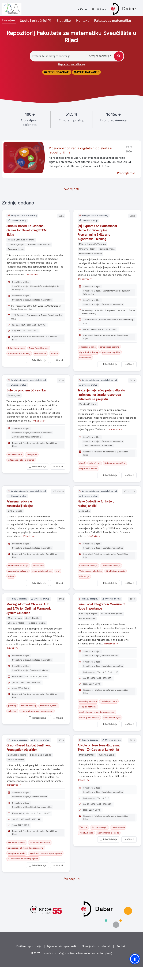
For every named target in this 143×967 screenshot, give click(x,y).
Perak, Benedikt (87, 618)
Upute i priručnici (36, 20)
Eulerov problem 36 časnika (26, 390)
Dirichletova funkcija (115, 571)
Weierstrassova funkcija (90, 571)
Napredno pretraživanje (71, 64)
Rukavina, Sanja (106, 754)
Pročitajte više (126, 173)
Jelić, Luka (84, 510)
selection (12, 711)
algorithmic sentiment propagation (46, 853)
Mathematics (40, 353)
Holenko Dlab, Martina (39, 244)
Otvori (59, 360)
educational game (87, 346)
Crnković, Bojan (16, 244)
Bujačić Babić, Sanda (111, 613)
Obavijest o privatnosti (96, 946)
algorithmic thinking (88, 352)
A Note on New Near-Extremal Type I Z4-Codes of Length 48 (99, 747)
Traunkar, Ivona (16, 249)
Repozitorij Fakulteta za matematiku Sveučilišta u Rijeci (34, 338)
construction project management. (37, 711)
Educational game (16, 348)
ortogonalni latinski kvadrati (21, 460)
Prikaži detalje (39, 360)
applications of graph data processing (96, 712)
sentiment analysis (112, 717)
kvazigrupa (32, 454)
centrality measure (88, 701)
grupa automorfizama (18, 571)
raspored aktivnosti (88, 468)
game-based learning (109, 346)
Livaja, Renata (15, 510)
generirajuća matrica (41, 571)
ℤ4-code (83, 827)
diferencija (84, 576)
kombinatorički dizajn (18, 565)
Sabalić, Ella (14, 395)
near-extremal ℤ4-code (108, 832)
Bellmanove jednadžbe (114, 463)
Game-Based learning (39, 348)
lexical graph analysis (89, 717)
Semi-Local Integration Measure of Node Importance (101, 606)
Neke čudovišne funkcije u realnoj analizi (96, 503)
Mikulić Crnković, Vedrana (21, 239)
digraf (82, 463)
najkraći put (94, 463)
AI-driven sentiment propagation (23, 858)
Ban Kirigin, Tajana (88, 613)
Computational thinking (19, 353)
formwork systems (49, 705)
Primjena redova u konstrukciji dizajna (19, 503)
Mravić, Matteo (87, 754)
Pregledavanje (58, 72)
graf (57, 571)
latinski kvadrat (15, 454)
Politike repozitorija (28, 946)
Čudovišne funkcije (88, 565)
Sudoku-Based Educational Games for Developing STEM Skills (26, 230)
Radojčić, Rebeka (37, 622)
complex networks (87, 706)
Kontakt (82, 20)
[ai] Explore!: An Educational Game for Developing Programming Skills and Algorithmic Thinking (97, 232)
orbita (11, 576)
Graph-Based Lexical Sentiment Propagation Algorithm (28, 747)
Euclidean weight (99, 827)
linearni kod (38, 565)
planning (12, 705)
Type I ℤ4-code (86, 832)
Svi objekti (71, 879)
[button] (135, 959)
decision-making (28, 705)
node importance (109, 701)
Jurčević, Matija (16, 622)
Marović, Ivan (15, 618)
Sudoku (54, 353)
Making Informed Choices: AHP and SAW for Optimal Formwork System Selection (28, 608)
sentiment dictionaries (40, 842)
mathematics (85, 357)
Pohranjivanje (88, 72)
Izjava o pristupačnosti (61, 946)
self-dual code (118, 827)
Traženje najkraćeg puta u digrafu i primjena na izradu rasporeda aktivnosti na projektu (101, 394)
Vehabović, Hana (87, 404)
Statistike (64, 20)
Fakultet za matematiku (112, 20)
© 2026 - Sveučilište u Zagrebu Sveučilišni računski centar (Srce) (71, 953)
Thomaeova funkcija (110, 565)
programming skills (111, 352)
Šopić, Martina (32, 618)
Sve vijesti (71, 189)
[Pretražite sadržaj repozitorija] (118, 56)
